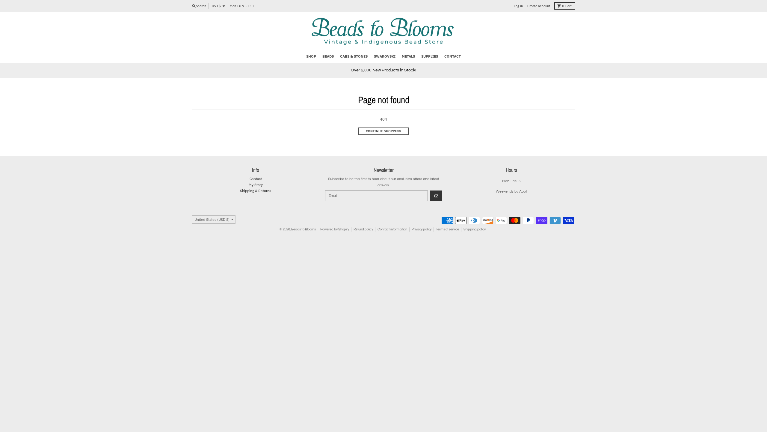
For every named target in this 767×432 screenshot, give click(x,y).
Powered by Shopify (334, 229)
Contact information (392, 229)
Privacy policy (421, 229)
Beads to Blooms (303, 229)
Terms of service (447, 229)
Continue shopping (383, 131)
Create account (538, 6)
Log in (518, 6)
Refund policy (363, 229)
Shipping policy (474, 229)
